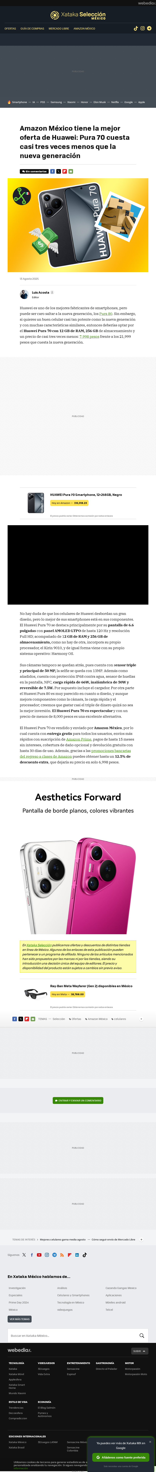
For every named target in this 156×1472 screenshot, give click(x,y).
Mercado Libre (59, 28)
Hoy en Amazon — (69, 503)
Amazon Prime (78, 739)
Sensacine (73, 1369)
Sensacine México (78, 1442)
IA (34, 102)
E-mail (70, 171)
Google (128, 102)
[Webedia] (147, 3)
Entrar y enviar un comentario (80, 1100)
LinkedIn (77, 1254)
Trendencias (16, 1407)
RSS (62, 1254)
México (13, 1309)
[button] (42, 292)
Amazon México (84, 28)
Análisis (62, 1288)
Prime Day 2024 (19, 1302)
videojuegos (65, 1309)
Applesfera (15, 1379)
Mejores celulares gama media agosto (63, 1239)
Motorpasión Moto (136, 1374)
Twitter (58, 171)
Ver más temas (19, 1319)
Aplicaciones (114, 1295)
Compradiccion (18, 1418)
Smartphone (19, 102)
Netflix (115, 102)
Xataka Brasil (16, 1447)
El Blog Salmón (46, 1407)
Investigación (17, 1288)
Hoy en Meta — (68, 994)
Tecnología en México (70, 1302)
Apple (141, 102)
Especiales (15, 1295)
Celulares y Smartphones (73, 1295)
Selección (78, 15)
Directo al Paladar (106, 1369)
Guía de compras (32, 28)
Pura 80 (105, 313)
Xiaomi (71, 102)
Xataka (13, 1369)
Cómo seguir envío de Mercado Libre (113, 1239)
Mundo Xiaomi (17, 1393)
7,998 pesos (89, 336)
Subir (137, 1351)
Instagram (142, 28)
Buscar (141, 1335)
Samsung (56, 102)
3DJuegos (43, 1369)
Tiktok (136, 28)
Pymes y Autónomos (45, 1414)
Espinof (71, 1374)
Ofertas (10, 28)
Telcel (109, 1309)
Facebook (52, 171)
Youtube (39, 1254)
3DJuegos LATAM (48, 1442)
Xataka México (17, 1442)
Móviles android (116, 1302)
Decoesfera (16, 1413)
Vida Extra (44, 1374)
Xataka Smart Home (17, 1386)
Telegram (149, 28)
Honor (84, 102)
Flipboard (64, 171)
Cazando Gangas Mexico (121, 1288)
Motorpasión (132, 1369)
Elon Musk (100, 102)
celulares (120, 1019)
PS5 (42, 102)
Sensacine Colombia (73, 1449)
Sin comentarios (36, 171)
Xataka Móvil (16, 1374)
